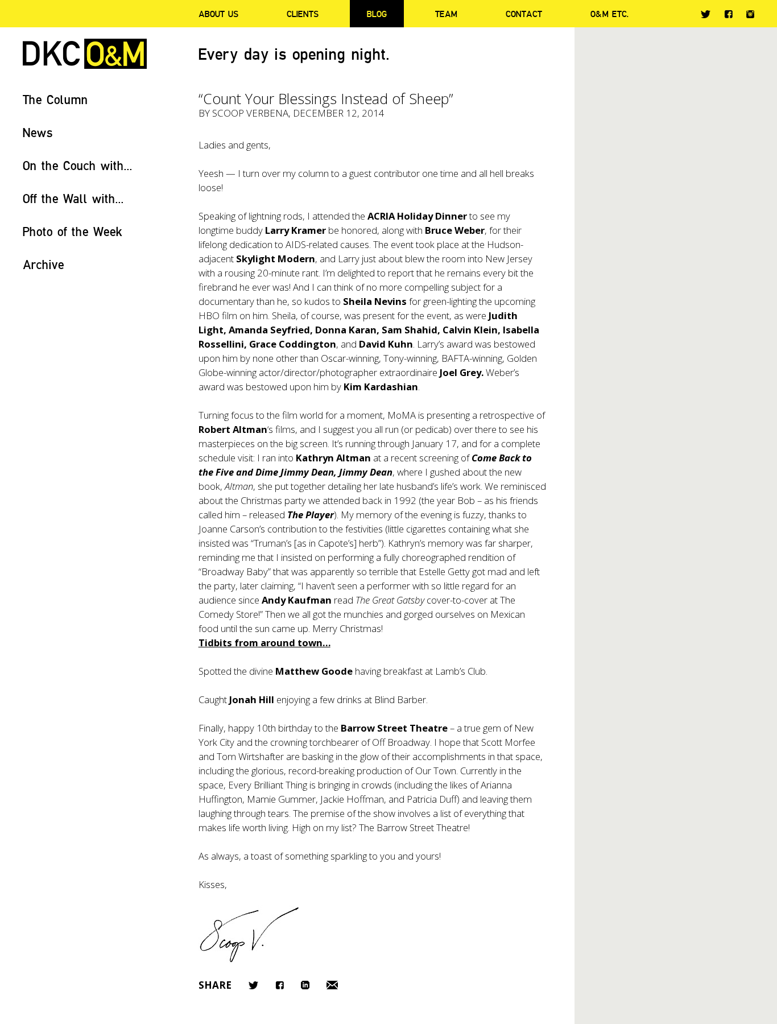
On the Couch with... (78, 165)
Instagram (750, 14)
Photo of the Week (72, 231)
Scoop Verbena (250, 112)
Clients (303, 13)
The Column (55, 99)
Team (446, 13)
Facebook (728, 14)
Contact (524, 13)
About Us (218, 13)
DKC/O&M (85, 54)
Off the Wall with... (73, 198)
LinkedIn (305, 985)
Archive (43, 264)
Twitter (705, 14)
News (38, 132)
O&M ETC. (609, 13)
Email (332, 985)
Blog (377, 13)
